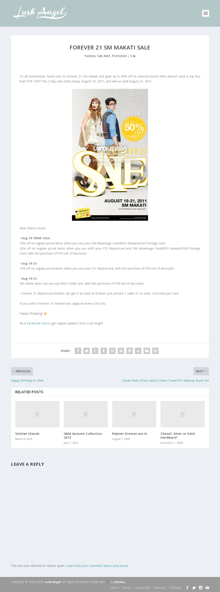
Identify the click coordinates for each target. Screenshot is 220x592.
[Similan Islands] (37, 414)
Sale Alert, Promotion (112, 56)
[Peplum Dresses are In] (134, 414)
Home (115, 588)
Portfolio (175, 588)
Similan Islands (27, 434)
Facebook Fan (37, 323)
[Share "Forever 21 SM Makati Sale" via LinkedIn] (121, 351)
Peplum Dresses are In (129, 434)
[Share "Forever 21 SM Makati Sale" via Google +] (95, 351)
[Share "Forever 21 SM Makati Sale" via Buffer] (129, 351)
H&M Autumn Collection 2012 (83, 435)
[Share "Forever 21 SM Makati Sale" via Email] (146, 351)
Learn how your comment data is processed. (97, 566)
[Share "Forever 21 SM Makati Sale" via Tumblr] (103, 351)
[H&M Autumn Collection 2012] (86, 414)
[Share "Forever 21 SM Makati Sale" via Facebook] (78, 351)
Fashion (89, 56)
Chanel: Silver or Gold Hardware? (177, 435)
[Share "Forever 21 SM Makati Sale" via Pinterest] (112, 351)
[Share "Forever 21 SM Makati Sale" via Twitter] (86, 351)
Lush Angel (53, 582)
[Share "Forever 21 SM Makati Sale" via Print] (155, 351)
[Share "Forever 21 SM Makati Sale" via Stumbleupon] (138, 351)
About (126, 588)
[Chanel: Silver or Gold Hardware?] (182, 414)
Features (160, 588)
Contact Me (142, 588)
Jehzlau (119, 582)
